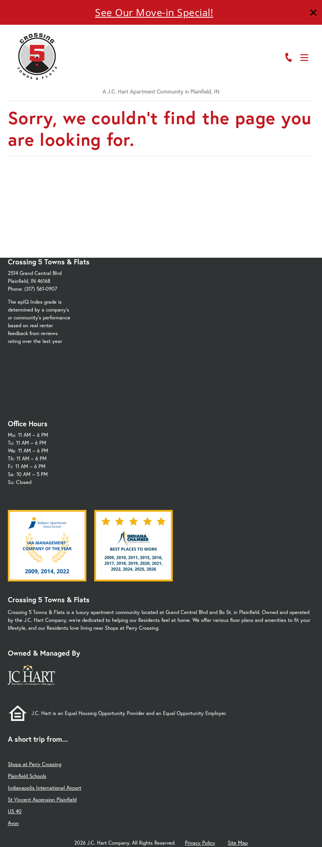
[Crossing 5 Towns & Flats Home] (37, 56)
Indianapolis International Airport (44, 788)
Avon (13, 823)
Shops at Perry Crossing (34, 764)
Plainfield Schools (27, 776)
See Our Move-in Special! (154, 12)
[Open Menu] (304, 57)
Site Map (238, 843)
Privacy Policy (200, 843)
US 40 (15, 811)
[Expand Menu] (299, 40)
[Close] (313, 13)
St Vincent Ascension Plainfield (42, 799)
